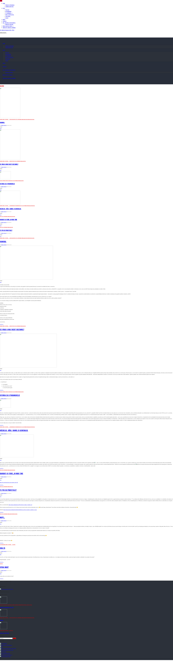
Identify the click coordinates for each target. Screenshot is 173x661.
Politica (7, 10)
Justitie (11, 630)
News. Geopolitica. (9, 14)
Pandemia (18, 205)
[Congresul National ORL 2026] (3, 603)
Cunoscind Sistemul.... (5, 119)
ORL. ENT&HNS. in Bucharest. (9, 22)
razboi (25, 119)
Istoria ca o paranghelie (7, 184)
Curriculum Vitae (9, 6)
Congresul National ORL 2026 (7, 607)
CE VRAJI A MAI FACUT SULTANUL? (9, 164)
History (6, 180)
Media (4, 19)
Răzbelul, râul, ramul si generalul (10, 209)
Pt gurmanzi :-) (8, 13)
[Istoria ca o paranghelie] (5, 179)
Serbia (28, 119)
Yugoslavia (32, 119)
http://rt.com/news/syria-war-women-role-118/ (9, 482)
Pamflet (11, 161)
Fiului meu (2, 180)
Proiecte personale (9, 5)
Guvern (11, 205)
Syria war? (4, 567)
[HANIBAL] (10, 118)
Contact (5, 21)
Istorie (9, 180)
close (1, 1)
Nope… (2, 517)
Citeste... (2, 324)
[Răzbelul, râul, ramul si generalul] (10, 204)
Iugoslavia (12, 119)
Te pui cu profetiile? (6, 230)
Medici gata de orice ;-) (8, 26)
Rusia (34, 205)
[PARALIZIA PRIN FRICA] (3, 629)
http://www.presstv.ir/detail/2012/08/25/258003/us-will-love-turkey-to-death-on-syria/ (20, 510)
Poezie (6, 18)
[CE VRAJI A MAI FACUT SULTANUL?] (10, 159)
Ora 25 (2, 548)
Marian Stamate (3, 125)
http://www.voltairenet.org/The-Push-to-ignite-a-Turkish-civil (20, 505)
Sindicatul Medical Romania (9, 27)
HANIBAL (2, 122)
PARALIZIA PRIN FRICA (4, 633)
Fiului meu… (8, 16)
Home (4, 3)
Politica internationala (19, 119)
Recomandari (8, 11)
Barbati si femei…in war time (8, 220)
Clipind (1, 544)
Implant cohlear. (9, 24)
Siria (14, 216)
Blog (4, 8)
